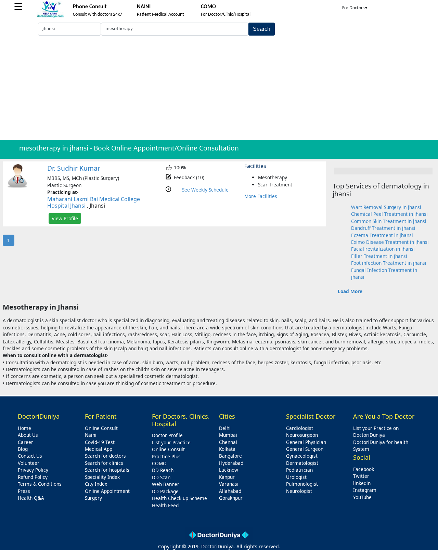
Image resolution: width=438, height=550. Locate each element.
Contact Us (30, 456)
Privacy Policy (33, 470)
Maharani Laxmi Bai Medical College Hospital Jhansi (93, 202)
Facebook (363, 469)
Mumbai (228, 435)
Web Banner (165, 484)
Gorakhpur (231, 498)
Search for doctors (105, 456)
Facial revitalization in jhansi (383, 249)
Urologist (296, 477)
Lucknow (228, 470)
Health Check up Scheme (179, 498)
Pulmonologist (302, 484)
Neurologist (299, 491)
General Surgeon (304, 449)
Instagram (364, 490)
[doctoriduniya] (50, 16)
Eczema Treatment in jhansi (382, 235)
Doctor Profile (167, 435)
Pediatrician (299, 470)
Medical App (98, 449)
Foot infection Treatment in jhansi (388, 263)
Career (25, 442)
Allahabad (230, 491)
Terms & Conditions (40, 484)
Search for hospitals (107, 470)
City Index (96, 484)
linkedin (362, 483)
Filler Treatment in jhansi (379, 256)
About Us (28, 435)
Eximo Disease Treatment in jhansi (390, 242)
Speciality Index (102, 477)
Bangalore (230, 456)
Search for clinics (104, 463)
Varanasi (229, 484)
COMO (159, 463)
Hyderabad (231, 463)
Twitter (361, 476)
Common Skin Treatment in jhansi (388, 221)
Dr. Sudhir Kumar (73, 168)
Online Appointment (107, 491)
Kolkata (227, 449)
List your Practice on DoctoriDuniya (376, 431)
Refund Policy (33, 477)
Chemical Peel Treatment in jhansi (389, 214)
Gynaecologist (302, 456)
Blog (23, 449)
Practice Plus (166, 456)
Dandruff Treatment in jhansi (383, 228)
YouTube (362, 497)
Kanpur (227, 477)
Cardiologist (299, 428)
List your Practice (171, 442)
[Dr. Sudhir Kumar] (17, 186)
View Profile (65, 218)
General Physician (306, 442)
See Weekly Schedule (205, 189)
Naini (90, 435)
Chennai (228, 442)
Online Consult (101, 428)
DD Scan (161, 477)
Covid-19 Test (100, 442)
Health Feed (165, 505)
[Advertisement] (219, 88)
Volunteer (28, 463)
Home (24, 428)
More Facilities (260, 196)
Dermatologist (302, 463)
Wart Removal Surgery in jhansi (386, 207)
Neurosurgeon (302, 435)
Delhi (225, 428)
